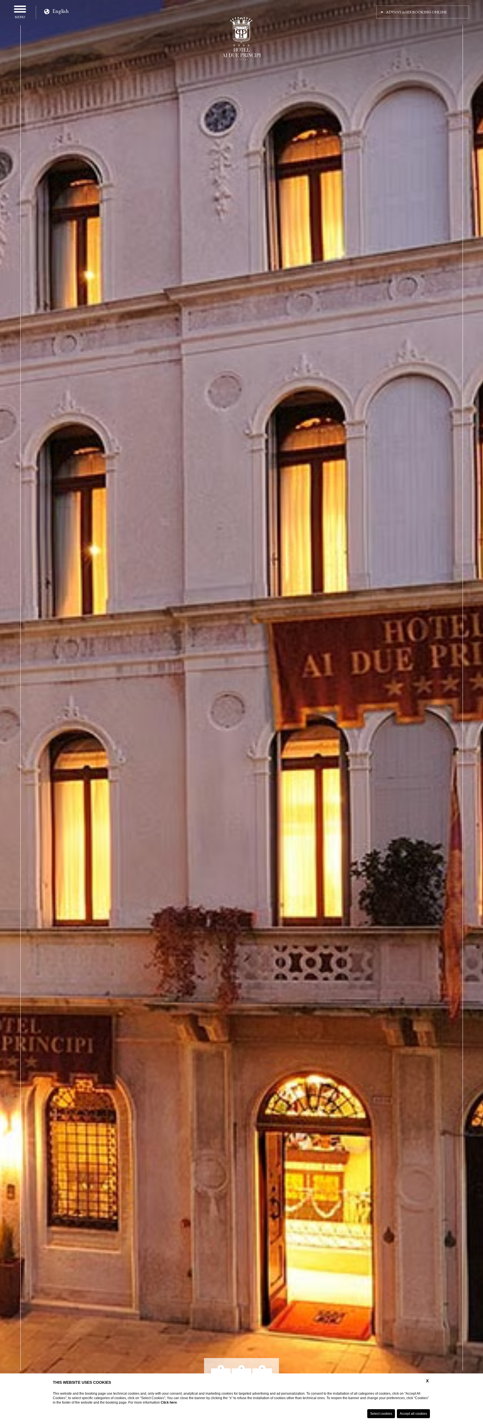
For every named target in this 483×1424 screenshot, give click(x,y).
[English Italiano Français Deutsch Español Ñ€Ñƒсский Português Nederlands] (57, 10)
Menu (20, 17)
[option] (241, 700)
